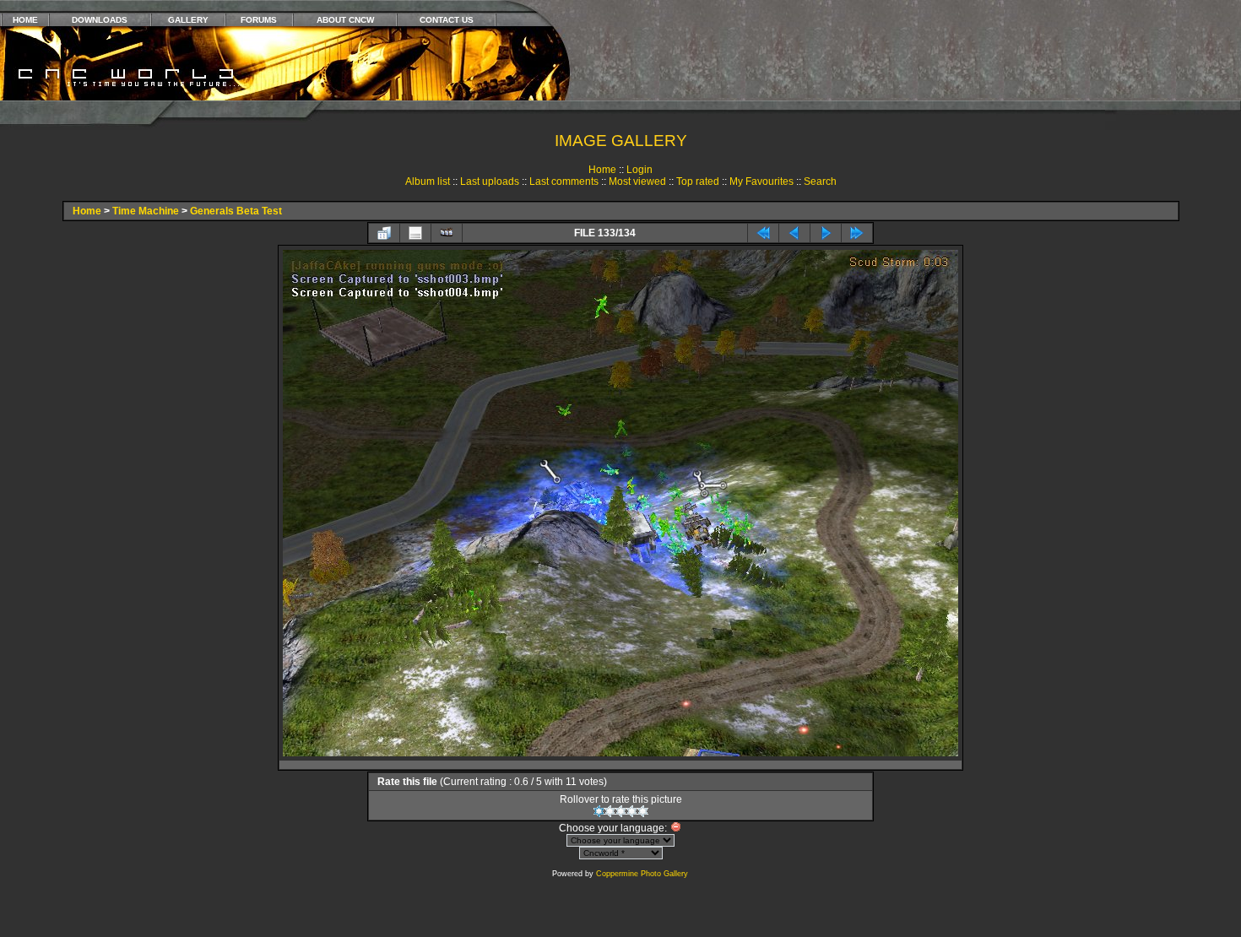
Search (820, 181)
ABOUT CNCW (345, 19)
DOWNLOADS (99, 19)
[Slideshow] (446, 233)
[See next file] (825, 233)
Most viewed (637, 181)
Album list (427, 181)
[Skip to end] (857, 233)
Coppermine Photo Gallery (642, 873)
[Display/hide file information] (415, 233)
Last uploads (489, 181)
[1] (598, 811)
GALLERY (188, 19)
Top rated (697, 181)
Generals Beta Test (236, 211)
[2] (609, 811)
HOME (25, 19)
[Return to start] (763, 233)
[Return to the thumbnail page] (384, 233)
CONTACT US (447, 19)
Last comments (564, 181)
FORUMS (259, 19)
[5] (642, 811)
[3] (620, 811)
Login (639, 170)
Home (602, 170)
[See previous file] (794, 233)
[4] (631, 811)
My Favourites (761, 181)
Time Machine (145, 211)
